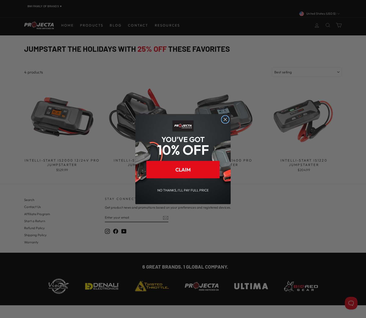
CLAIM (183, 169)
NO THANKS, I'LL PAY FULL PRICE (183, 190)
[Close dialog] (225, 119)
